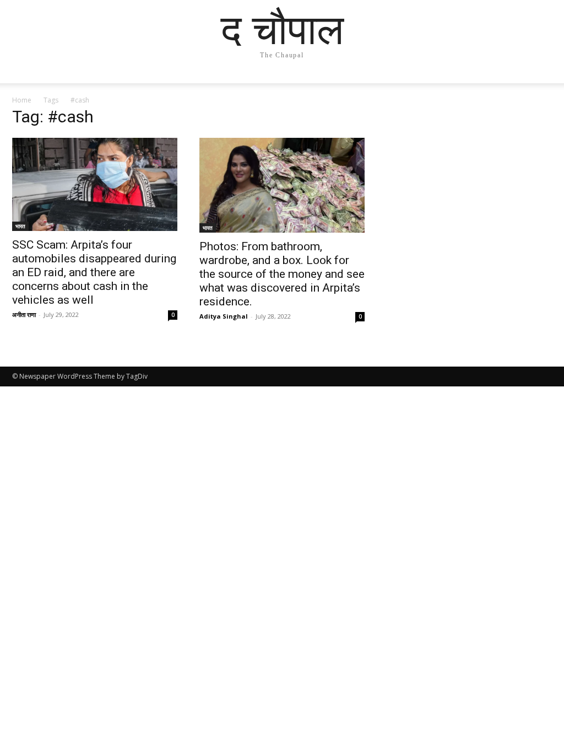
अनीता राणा (24, 314)
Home (21, 100)
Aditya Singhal (223, 316)
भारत (20, 226)
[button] (538, 85)
